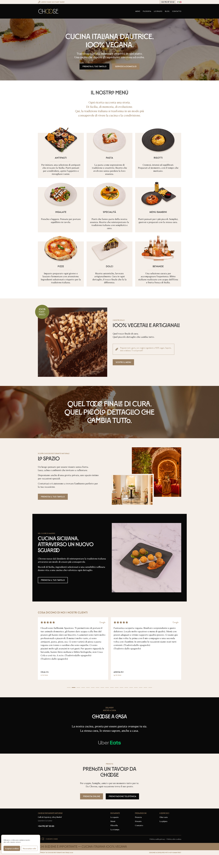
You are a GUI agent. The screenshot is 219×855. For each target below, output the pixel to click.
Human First (176, 853)
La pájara (163, 821)
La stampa (114, 829)
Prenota (138, 817)
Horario (138, 821)
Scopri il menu (123, 362)
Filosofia (147, 11)
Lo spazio (158, 11)
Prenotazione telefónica (122, 796)
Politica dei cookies (174, 839)
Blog (167, 11)
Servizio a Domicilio (126, 66)
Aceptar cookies (12, 848)
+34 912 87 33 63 (167, 2)
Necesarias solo (29, 848)
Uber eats (163, 817)
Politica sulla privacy (157, 839)
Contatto (176, 11)
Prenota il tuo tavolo (94, 66)
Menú (137, 11)
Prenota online (91, 796)
